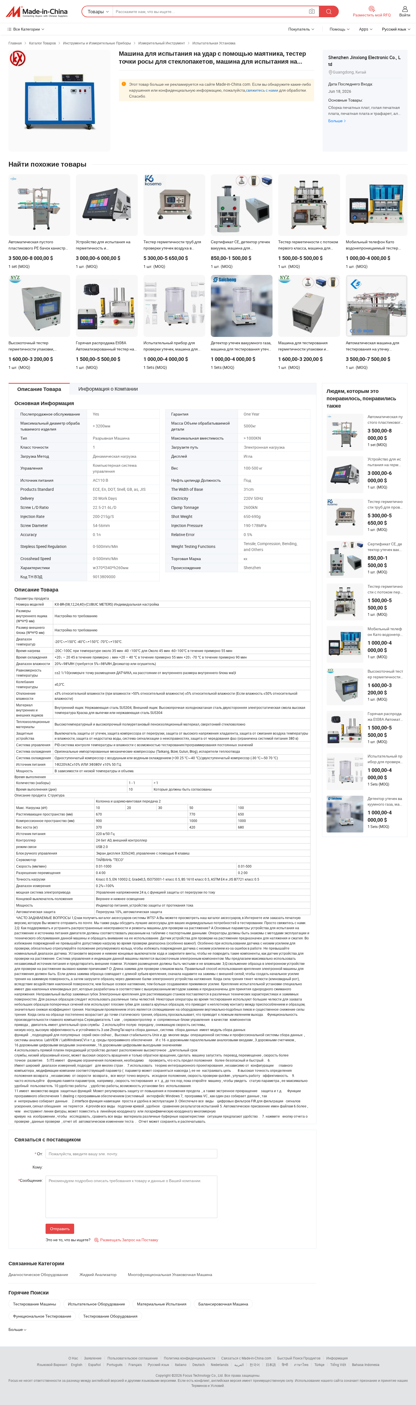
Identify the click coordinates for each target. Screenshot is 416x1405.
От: (39, 1153)
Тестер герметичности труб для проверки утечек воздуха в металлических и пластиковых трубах (385, 504)
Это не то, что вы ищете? (68, 1239)
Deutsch (198, 1364)
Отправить (60, 1228)
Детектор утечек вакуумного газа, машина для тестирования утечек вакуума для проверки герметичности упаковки (385, 801)
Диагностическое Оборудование (38, 1274)
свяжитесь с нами (262, 90)
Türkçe (319, 1364)
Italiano (180, 1364)
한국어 (255, 1364)
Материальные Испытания (161, 1304)
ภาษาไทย (301, 1364)
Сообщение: (30, 1180)
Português (115, 1364)
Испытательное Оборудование (96, 1304)
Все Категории (26, 29)
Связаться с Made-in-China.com (246, 1358)
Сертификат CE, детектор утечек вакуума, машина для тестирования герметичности (385, 546)
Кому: (38, 1167)
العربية (239, 1364)
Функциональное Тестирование (42, 1316)
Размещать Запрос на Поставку (126, 1239)
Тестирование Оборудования (110, 1316)
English (76, 1364)
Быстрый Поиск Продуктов (298, 1358)
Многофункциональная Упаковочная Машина (170, 1274)
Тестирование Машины (34, 1304)
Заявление (93, 1358)
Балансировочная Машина (223, 1304)
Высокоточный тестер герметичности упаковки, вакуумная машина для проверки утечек (385, 674)
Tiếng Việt (338, 1364)
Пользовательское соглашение (133, 1358)
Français (135, 1364)
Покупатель (299, 29)
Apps (363, 29)
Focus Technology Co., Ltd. (203, 1375)
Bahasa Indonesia (365, 1364)
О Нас (73, 1358)
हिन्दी (285, 1364)
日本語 (271, 1364)
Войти (404, 15)
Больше (335, 120)
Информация (337, 1358)
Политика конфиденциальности (189, 1358)
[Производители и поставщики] (36, 12)
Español (94, 1364)
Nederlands (219, 1364)
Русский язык (158, 1364)
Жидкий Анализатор (98, 1274)
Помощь (337, 29)
